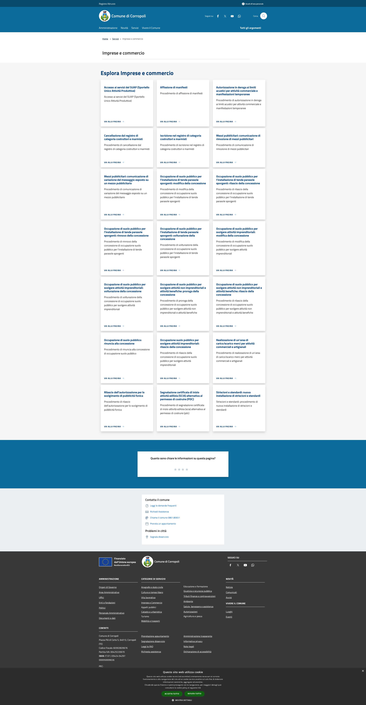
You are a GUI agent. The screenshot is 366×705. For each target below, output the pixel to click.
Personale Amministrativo (111, 613)
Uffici (101, 597)
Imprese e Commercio (151, 602)
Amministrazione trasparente (198, 636)
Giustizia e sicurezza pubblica (198, 591)
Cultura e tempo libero (152, 592)
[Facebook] (217, 16)
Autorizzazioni (190, 611)
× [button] (363, 671)
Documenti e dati (107, 618)
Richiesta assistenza (151, 651)
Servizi (115, 39)
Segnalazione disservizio (153, 641)
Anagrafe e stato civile (152, 587)
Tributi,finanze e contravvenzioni (199, 596)
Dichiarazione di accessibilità (197, 651)
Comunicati (231, 592)
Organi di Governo (108, 587)
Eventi (229, 617)
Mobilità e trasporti (150, 621)
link (199, 688)
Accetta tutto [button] (172, 694)
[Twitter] (224, 16)
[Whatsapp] (238, 16)
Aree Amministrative (109, 592)
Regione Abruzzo (107, 3)
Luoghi (229, 611)
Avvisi (229, 597)
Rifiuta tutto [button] (194, 693)
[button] (183, 700)
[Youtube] (231, 16)
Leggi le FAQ (147, 646)
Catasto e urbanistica (151, 612)
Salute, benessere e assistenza (198, 606)
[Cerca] (263, 15)
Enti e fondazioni (107, 602)
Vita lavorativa (148, 597)
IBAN (101, 656)
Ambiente (188, 601)
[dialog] (183, 686)
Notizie (229, 587)
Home (105, 39)
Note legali (189, 646)
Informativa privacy (193, 641)
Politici (102, 608)
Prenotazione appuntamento (155, 636)
